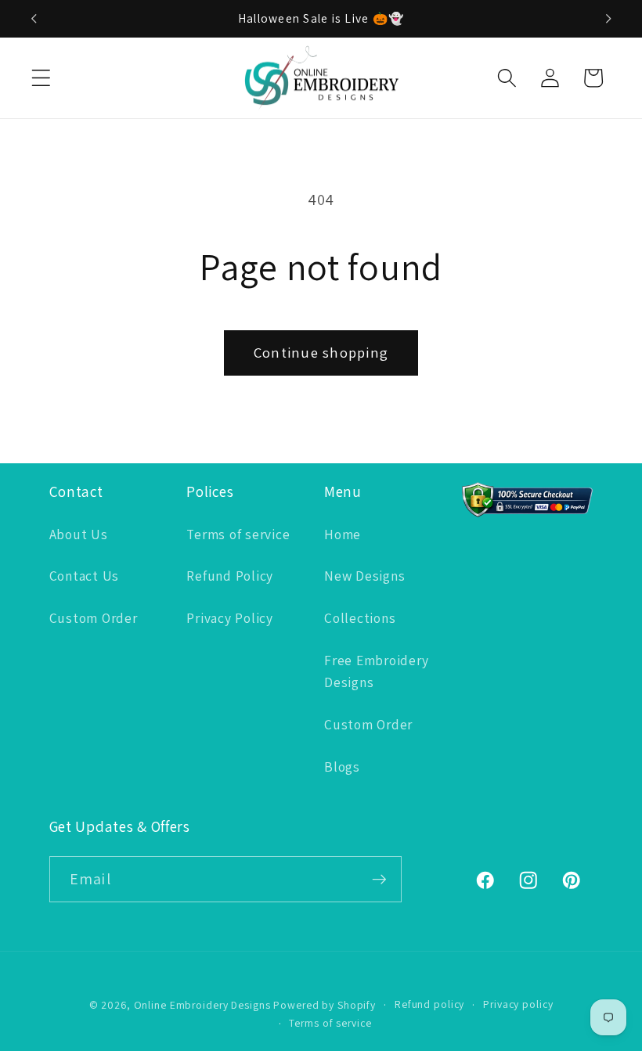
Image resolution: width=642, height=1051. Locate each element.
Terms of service (238, 534)
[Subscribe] (379, 879)
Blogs (342, 767)
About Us (78, 534)
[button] (41, 77)
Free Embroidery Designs (376, 671)
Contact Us (84, 576)
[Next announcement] (608, 19)
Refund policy (429, 1004)
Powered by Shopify (324, 1005)
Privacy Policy (229, 618)
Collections (359, 618)
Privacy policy (518, 1004)
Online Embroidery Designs (202, 1005)
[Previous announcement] (33, 19)
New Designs (364, 576)
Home (342, 534)
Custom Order (93, 618)
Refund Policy (229, 576)
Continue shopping (321, 352)
